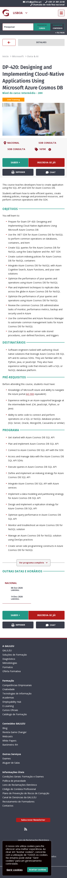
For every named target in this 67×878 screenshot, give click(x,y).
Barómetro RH (10, 744)
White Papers (9, 740)
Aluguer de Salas (11, 762)
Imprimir (20, 172)
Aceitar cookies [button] (37, 869)
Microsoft (18, 56)
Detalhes (41, 42)
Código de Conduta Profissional (19, 789)
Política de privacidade (14, 780)
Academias (8, 697)
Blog (4, 728)
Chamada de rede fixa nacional (48, 4)
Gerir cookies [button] (15, 869)
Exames (6, 758)
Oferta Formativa (11, 671)
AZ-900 (30, 394)
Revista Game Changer (14, 732)
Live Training (13, 99)
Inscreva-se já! (46, 162)
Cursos (42, 26)
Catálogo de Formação (14, 714)
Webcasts (7, 736)
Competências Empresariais (17, 685)
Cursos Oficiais (10, 710)
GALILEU (7, 650)
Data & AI (32, 56)
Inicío (5, 56)
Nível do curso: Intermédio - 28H (22, 93)
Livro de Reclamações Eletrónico (19, 784)
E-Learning (8, 706)
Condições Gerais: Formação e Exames (23, 776)
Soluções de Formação (14, 654)
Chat (52, 172)
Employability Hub (11, 701)
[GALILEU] (5, 12)
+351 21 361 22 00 (56, 1)
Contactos (7, 805)
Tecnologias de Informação (17, 693)
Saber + (15, 162)
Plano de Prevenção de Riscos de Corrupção (25, 793)
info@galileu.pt (33, 1)
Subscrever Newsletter (33, 820)
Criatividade (8, 689)
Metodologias (9, 662)
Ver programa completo (32, 562)
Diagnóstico (8, 658)
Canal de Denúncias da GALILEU (19, 797)
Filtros (60, 32)
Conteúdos (57, 26)
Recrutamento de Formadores (18, 801)
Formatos (7, 667)
